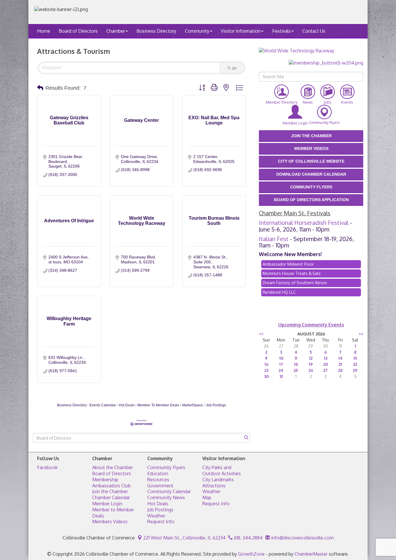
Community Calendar (169, 491)
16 (266, 364)
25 (296, 370)
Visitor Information (241, 31)
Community (197, 31)
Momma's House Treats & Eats (292, 273)
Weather (156, 516)
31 (281, 376)
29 (355, 370)
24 (281, 370)
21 (340, 364)
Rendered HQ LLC (279, 292)
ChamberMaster (311, 554)
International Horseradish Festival (303, 222)
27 (325, 370)
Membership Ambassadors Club (111, 483)
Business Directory (156, 31)
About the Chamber (112, 467)
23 (266, 370)
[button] (40, 88)
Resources (158, 479)
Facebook (47, 467)
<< (261, 333)
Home (43, 31)
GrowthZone (251, 554)
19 (311, 364)
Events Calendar (103, 405)
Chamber (115, 31)
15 (355, 358)
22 (355, 364)
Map (206, 497)
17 (281, 364)
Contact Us (313, 31)
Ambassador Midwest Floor (288, 264)
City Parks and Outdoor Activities (221, 470)
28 (340, 370)
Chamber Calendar (111, 497)
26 (310, 370)
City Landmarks (218, 479)
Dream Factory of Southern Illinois (295, 282)
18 (296, 364)
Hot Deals (127, 405)
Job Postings (216, 405)
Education (157, 473)
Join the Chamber (110, 491)
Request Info (161, 521)
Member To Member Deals (158, 405)
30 (266, 376)
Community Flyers (166, 467)
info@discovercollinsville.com (302, 538)
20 (325, 364)
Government (160, 486)
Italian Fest (273, 239)
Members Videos (110, 521)
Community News (166, 497)
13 (325, 358)
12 (311, 358)
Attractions (214, 486)
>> (361, 333)
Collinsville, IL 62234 (184, 538)
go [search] (234, 67)
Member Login (107, 503)
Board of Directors (78, 31)
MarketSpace (192, 405)
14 (340, 358)
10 (281, 358)
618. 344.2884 (248, 538)
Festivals (281, 31)
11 (296, 358)
